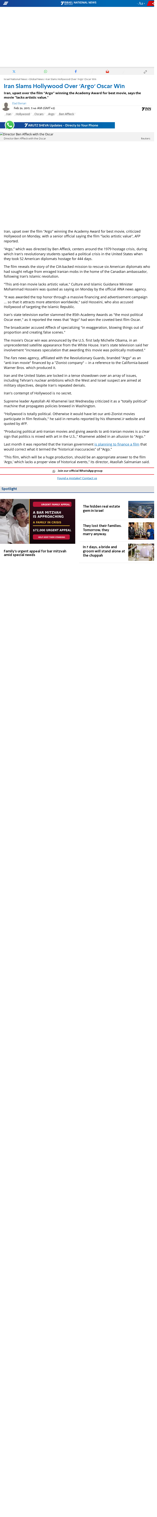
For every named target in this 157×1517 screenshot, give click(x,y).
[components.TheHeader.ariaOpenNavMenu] (24, 3)
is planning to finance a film (116, 444)
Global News (36, 79)
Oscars (38, 114)
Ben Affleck (66, 114)
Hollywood (23, 114)
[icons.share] (151, 3)
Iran (8, 114)
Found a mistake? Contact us (77, 478)
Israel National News (15, 79)
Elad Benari (19, 103)
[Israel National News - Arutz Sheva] (78, 3)
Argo (51, 114)
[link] (37, 531)
